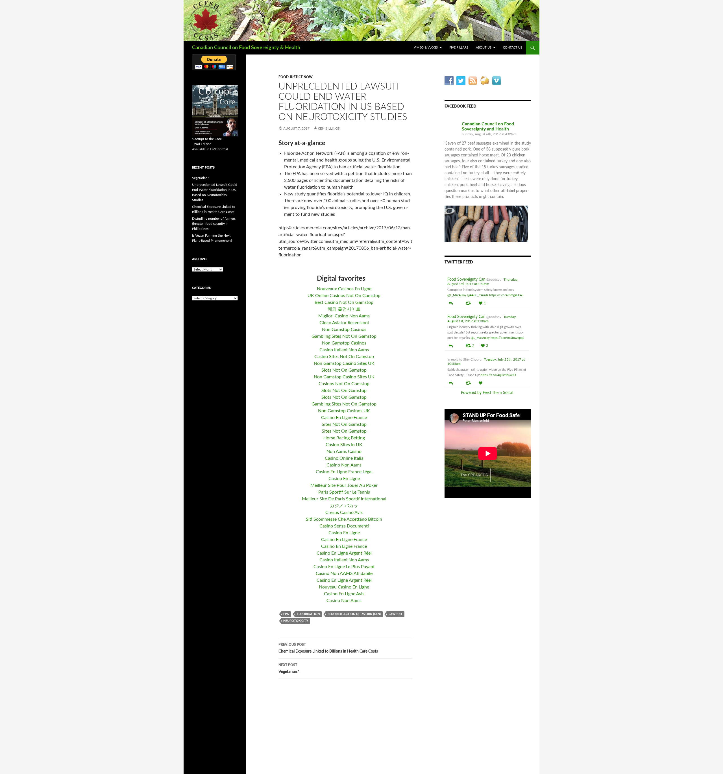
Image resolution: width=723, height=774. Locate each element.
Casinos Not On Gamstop (344, 383)
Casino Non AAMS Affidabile (344, 573)
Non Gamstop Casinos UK (344, 411)
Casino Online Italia (344, 458)
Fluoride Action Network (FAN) (354, 614)
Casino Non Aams (344, 465)
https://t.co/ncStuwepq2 (507, 337)
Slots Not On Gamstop (344, 370)
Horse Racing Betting (344, 438)
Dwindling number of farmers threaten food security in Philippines (214, 223)
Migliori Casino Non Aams (344, 316)
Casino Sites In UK (344, 444)
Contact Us (512, 47)
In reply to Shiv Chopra (464, 359)
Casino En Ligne (344, 478)
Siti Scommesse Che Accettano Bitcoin (344, 519)
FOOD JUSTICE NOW (295, 77)
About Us (483, 47)
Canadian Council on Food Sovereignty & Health (246, 47)
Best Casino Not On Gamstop (344, 302)
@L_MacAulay (456, 295)
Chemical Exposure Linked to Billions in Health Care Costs (328, 648)
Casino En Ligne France (344, 417)
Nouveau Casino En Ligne (344, 587)
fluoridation (308, 614)
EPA (286, 614)
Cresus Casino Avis (344, 512)
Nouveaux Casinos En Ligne (344, 289)
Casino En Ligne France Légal (344, 472)
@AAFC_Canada (477, 295)
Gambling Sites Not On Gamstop (344, 336)
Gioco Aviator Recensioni (344, 322)
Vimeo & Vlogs (426, 47)
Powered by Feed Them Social (487, 393)
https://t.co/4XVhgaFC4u (506, 295)
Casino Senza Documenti (344, 526)
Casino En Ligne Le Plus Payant (344, 566)
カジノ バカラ (344, 505)
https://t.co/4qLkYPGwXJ (498, 375)
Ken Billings (329, 128)
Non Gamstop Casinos (344, 329)
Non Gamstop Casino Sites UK (344, 363)
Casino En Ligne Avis (344, 594)
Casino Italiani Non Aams (344, 350)
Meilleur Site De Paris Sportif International (344, 499)
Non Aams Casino (344, 451)
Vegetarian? (288, 668)
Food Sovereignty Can (466, 280)
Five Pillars (458, 47)
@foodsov (493, 279)
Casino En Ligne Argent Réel (344, 553)
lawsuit (395, 614)
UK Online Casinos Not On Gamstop (344, 295)
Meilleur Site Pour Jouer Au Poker (344, 485)
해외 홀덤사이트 (344, 309)
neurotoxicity (295, 620)
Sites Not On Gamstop (344, 424)
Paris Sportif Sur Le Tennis (344, 492)
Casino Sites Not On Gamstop (344, 356)
